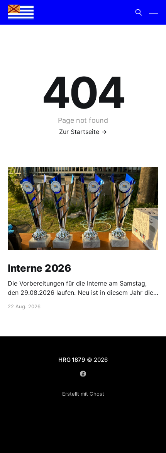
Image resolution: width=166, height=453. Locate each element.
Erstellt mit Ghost (83, 394)
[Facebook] (83, 374)
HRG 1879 (71, 359)
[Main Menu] (153, 12)
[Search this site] (138, 12)
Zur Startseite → (83, 131)
